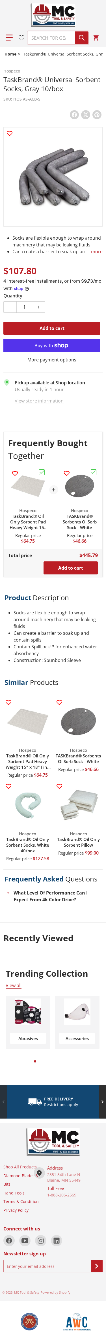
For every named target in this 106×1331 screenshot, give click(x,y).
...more (95, 251)
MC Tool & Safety (26, 1292)
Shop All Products (20, 1167)
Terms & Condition (21, 1201)
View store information (39, 401)
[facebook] (9, 1240)
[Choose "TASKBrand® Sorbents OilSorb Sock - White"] (93, 472)
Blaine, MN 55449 (64, 1180)
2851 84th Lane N (63, 1174)
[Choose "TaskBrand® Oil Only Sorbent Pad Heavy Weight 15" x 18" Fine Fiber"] (42, 472)
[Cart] (97, 38)
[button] (9, 37)
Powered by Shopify (55, 1292)
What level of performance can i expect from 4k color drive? (51, 896)
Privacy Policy (16, 1210)
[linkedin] (56, 1240)
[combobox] (56, 37)
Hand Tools (14, 1193)
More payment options (51, 360)
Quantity (12, 296)
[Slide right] (102, 1102)
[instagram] (40, 1240)
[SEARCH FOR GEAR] (81, 37)
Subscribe (97, 1266)
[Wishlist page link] (21, 38)
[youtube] (25, 1240)
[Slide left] (3, 1102)
